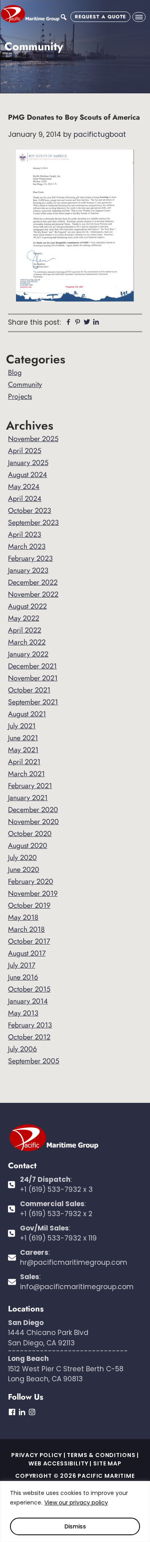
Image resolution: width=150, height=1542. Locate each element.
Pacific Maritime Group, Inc (30, 14)
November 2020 (33, 821)
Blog (15, 372)
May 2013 (23, 1013)
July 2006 (22, 1049)
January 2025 (28, 462)
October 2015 (29, 989)
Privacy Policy (36, 1455)
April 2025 (24, 451)
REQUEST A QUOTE (100, 16)
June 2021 (23, 738)
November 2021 (33, 678)
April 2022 (24, 630)
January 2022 (28, 654)
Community (25, 384)
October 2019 (29, 905)
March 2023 (27, 546)
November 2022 (33, 594)
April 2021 (24, 762)
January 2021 (28, 798)
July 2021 (22, 726)
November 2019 (33, 893)
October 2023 (29, 510)
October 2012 (29, 1037)
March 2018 (26, 929)
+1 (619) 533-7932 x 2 (56, 1214)
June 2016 (23, 977)
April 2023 (24, 534)
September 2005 (33, 1061)
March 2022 (27, 642)
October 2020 (30, 833)
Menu (139, 17)
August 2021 (27, 714)
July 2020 (22, 857)
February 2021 (30, 786)
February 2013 (30, 1025)
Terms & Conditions (101, 1455)
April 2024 (25, 498)
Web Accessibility (58, 1463)
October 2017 (29, 941)
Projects (20, 396)
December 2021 (32, 666)
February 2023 (30, 558)
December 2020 (33, 810)
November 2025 (33, 439)
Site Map (107, 1463)
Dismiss (75, 1526)
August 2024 (27, 474)
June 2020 (23, 869)
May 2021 (23, 750)
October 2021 (29, 690)
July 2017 (21, 965)
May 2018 (23, 917)
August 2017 (27, 953)
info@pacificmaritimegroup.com (77, 1287)
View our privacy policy (76, 1503)
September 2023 (33, 522)
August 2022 (27, 606)
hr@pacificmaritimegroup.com (73, 1262)
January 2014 (28, 1001)
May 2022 (23, 618)
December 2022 (33, 582)
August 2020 (27, 845)
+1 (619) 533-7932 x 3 (56, 1189)
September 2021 (33, 702)
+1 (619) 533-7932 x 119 (58, 1238)
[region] (75, 1511)
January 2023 (28, 570)
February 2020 (30, 881)
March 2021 (26, 774)
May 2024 (24, 486)
